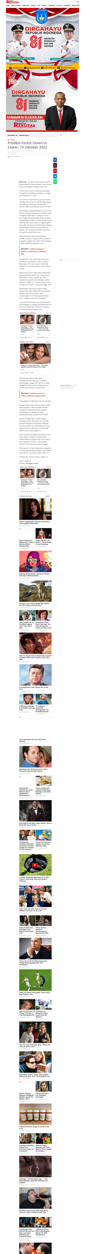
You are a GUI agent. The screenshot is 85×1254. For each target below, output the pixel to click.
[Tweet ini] (55, 165)
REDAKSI (62, 387)
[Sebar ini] (55, 160)
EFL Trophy (11, 140)
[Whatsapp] (55, 181)
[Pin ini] (55, 171)
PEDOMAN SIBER (70, 387)
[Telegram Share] (55, 176)
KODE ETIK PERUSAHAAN (66, 388)
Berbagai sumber (32, 463)
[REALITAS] (12, 2)
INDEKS (75, 385)
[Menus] (78, 2)
